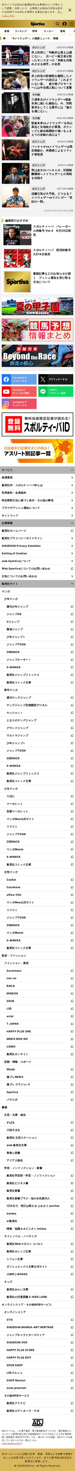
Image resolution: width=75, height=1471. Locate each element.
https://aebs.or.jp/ (12, 1443)
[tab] (35, 31)
